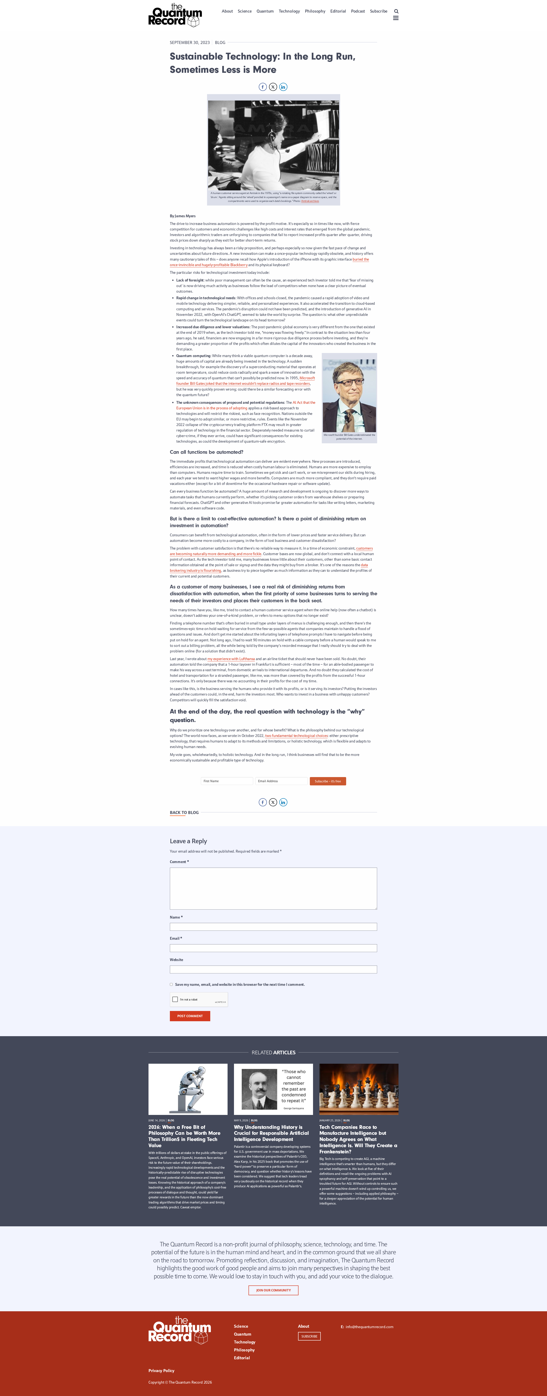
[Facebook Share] (263, 87)
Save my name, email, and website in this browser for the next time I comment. (240, 984)
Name (176, 917)
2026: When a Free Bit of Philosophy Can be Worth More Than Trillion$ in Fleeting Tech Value (184, 1136)
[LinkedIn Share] (283, 87)
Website (176, 959)
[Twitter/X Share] (273, 87)
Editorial (338, 11)
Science (244, 11)
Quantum (265, 11)
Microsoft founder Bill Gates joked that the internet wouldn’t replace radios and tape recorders (245, 380)
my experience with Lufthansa (231, 658)
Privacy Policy (161, 1370)
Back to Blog (184, 812)
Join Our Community (273, 1290)
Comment (179, 861)
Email (176, 938)
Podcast (358, 11)
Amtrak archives (310, 201)
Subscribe (378, 11)
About (227, 11)
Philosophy (315, 11)
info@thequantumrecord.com (370, 1326)
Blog (220, 42)
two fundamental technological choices (296, 735)
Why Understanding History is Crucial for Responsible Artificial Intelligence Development (271, 1133)
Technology (289, 11)
